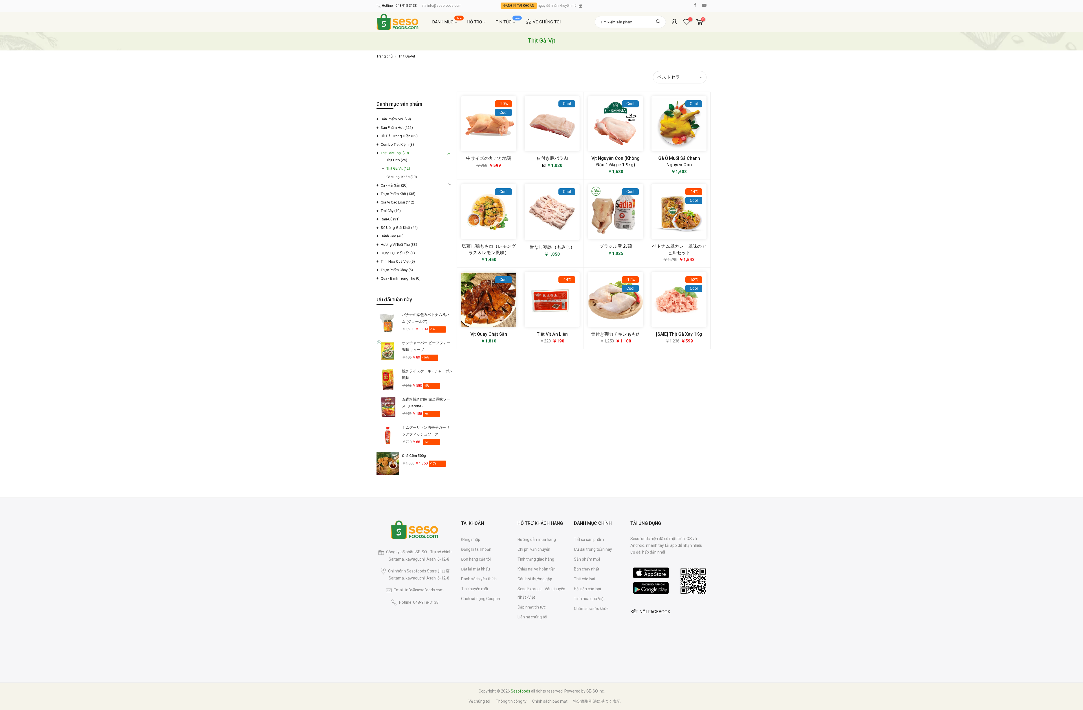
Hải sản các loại (587, 589)
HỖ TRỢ (474, 22)
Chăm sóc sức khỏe (591, 608)
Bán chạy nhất (586, 569)
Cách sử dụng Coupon (480, 598)
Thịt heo (396, 160)
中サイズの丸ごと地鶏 (488, 158)
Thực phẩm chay (397, 270)
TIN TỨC (508, 21)
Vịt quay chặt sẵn (488, 334)
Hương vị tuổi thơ (399, 244)
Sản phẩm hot (397, 127)
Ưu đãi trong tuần (399, 136)
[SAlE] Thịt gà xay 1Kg (679, 334)
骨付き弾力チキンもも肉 (615, 334)
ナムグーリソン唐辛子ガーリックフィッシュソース (426, 430)
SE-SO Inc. (595, 691)
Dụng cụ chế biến (398, 253)
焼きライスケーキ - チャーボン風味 (427, 374)
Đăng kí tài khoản (476, 549)
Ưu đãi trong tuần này (593, 549)
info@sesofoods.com (444, 6)
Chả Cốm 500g (414, 456)
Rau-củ (390, 219)
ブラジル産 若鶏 (615, 246)
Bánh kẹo (392, 236)
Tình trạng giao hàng (536, 559)
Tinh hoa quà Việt (398, 261)
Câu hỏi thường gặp (535, 579)
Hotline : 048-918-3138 (399, 6)
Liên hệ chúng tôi (532, 617)
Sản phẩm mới (396, 119)
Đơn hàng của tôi (476, 559)
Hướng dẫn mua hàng (537, 539)
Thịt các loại (395, 153)
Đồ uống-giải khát (399, 227)
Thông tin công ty (511, 701)
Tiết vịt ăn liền (552, 334)
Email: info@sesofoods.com (419, 590)
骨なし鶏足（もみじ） (552, 247)
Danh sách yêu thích (479, 579)
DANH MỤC (447, 21)
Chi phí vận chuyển (534, 549)
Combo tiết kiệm (397, 144)
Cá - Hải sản (394, 185)
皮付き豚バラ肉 (552, 158)
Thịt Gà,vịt (398, 168)
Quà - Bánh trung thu (401, 278)
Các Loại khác (401, 177)
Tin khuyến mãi (474, 589)
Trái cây (391, 211)
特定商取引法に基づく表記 (596, 701)
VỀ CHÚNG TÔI (547, 22)
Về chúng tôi (479, 701)
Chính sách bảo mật (549, 701)
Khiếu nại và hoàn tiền (537, 569)
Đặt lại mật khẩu (475, 569)
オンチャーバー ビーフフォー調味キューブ (426, 346)
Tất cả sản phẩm (589, 539)
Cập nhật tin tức (532, 607)
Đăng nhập (470, 539)
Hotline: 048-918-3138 (419, 602)
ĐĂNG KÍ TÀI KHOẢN (518, 6)
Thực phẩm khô (398, 194)
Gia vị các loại (397, 202)
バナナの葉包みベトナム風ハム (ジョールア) (426, 318)
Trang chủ (385, 56)
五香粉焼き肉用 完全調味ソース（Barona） (426, 402)
